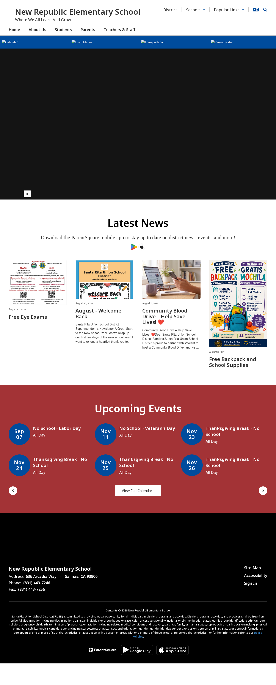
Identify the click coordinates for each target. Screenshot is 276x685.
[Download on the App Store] (172, 650)
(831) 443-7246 (36, 582)
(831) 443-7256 (31, 589)
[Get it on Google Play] (137, 650)
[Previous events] (13, 490)
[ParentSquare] (103, 650)
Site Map (252, 567)
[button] (195, 9)
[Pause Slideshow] (27, 193)
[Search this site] (265, 10)
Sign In (250, 583)
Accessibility (255, 575)
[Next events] (263, 490)
